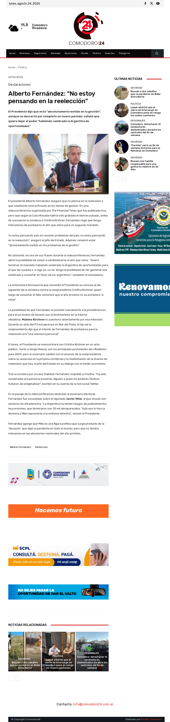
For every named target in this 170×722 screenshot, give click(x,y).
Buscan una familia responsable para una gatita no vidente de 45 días (144, 165)
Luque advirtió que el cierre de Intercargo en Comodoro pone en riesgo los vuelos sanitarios (58, 663)
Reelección (41, 446)
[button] (157, 53)
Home (12, 67)
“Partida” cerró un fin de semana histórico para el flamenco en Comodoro (145, 148)
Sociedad (24, 659)
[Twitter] (151, 4)
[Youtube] (158, 4)
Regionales (91, 653)
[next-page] (17, 678)
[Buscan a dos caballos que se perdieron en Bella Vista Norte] (24, 651)
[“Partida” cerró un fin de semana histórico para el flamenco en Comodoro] (121, 147)
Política (22, 67)
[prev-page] (10, 678)
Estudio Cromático (151, 719)
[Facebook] (145, 4)
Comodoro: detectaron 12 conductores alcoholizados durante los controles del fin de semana (92, 662)
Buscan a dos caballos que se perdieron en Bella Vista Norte (25, 665)
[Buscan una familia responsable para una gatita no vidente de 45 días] (121, 164)
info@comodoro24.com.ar (93, 704)
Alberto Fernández (20, 446)
